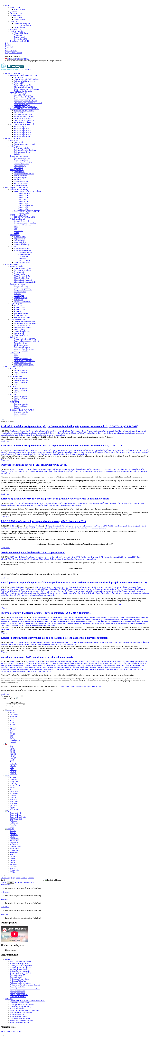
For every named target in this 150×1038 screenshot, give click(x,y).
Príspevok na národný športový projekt (29, 665)
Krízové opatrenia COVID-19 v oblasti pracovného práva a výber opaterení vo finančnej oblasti (55, 498)
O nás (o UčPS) (101, 526)
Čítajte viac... (5, 441)
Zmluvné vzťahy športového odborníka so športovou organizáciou (42, 435)
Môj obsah (4, 914)
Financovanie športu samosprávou (136, 617)
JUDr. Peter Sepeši (17, 469)
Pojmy (13, 878)
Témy (8, 878)
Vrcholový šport (101, 433)
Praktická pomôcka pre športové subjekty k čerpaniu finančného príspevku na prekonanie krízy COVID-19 (61, 445)
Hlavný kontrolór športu (41, 619)
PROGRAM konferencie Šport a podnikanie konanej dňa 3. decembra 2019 (43, 521)
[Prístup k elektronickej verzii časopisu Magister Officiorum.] (28, 69)
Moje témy (4, 899)
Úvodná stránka (89, 433)
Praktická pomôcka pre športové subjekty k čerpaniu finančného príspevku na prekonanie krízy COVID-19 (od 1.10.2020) (69, 426)
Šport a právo (125, 469)
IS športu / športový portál (51, 589)
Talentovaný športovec (71, 433)
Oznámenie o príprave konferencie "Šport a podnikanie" (33, 552)
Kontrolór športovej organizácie (92, 663)
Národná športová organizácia (113, 663)
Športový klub (44, 433)
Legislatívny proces (49, 642)
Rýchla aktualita (106, 557)
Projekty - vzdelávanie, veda (117, 526)
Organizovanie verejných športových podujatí (30, 452)
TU (120, 604)
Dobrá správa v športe (78, 431)
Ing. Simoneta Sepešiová (34, 526)
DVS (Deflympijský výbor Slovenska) (133, 661)
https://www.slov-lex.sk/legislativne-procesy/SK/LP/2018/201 (82, 686)
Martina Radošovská (17, 587)
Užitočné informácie (74, 623)
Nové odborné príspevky (127, 431)
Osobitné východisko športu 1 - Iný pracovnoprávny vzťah (34, 464)
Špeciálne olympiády (133, 665)
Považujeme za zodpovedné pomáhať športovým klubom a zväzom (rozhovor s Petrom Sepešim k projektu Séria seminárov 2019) (74, 582)
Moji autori (5, 907)
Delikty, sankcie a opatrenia (101, 587)
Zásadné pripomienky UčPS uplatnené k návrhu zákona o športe (37, 656)
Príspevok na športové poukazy (129, 619)
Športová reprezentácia (103, 591)
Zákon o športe (112, 433)
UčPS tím (13, 503)
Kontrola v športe (74, 663)
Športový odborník (56, 433)
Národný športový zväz (77, 469)
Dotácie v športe (31, 469)
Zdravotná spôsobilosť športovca (92, 669)
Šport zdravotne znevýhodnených (30, 667)
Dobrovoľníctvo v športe (115, 617)
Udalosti (31, 878)
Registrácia (18, 882)
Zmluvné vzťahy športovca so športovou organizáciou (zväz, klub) (87, 471)
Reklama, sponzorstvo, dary (30, 591)
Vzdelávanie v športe (41, 528)
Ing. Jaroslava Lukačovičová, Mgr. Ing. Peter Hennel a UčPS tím (32, 450)
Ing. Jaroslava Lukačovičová (20, 431)
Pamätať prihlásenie (54, 880)
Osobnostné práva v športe (118, 589)
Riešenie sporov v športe (49, 591)
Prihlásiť (4, 882)
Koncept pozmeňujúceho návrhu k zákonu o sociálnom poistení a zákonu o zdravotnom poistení (54, 637)
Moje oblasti (5, 892)
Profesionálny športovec (30, 433)
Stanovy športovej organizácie (35, 593)
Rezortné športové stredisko (90, 665)
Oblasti (3, 878)
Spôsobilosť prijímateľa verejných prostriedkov (17, 623)
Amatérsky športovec (39, 431)
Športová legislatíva (137, 469)
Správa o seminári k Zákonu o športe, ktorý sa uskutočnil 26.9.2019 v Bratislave (46, 612)
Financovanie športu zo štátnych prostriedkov (102, 431)
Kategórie (24, 878)
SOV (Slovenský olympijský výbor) (87, 621)
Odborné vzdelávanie (110, 619)
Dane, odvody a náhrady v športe (58, 431)
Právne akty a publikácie (99, 642)
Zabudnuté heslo (28, 882)
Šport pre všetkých (74, 591)
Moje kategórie (6, 884)
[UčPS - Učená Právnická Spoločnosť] (12, 69)
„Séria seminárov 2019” (9, 629)
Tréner (81, 433)
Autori (18, 878)
